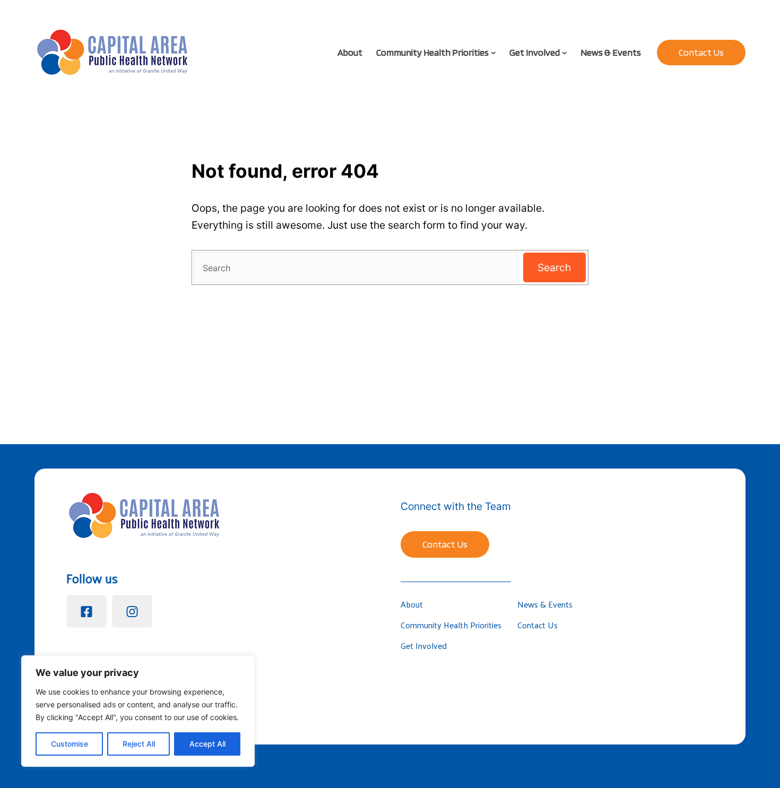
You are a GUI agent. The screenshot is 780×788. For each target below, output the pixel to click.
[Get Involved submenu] (564, 52)
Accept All (207, 743)
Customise (69, 743)
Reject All (139, 743)
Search (554, 267)
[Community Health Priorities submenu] (493, 52)
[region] (138, 711)
